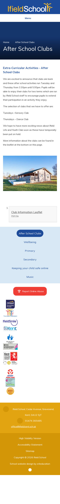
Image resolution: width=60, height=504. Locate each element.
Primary (30, 250)
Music (30, 277)
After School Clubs (25, 42)
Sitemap (30, 451)
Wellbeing (30, 242)
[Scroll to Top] (30, 469)
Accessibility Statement (30, 444)
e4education (43, 463)
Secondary (30, 259)
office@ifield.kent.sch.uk (23, 426)
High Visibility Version (30, 438)
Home (6, 42)
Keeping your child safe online (30, 268)
